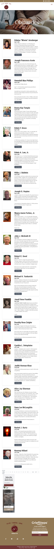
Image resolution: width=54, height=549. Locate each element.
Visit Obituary (18, 54)
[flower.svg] (12, 539)
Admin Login (32, 547)
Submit (8, 509)
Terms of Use (27, 547)
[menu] (51, 4)
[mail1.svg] (23, 539)
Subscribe (9, 485)
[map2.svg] (17, 539)
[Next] (38, 472)
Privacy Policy (21, 547)
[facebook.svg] (6, 539)
